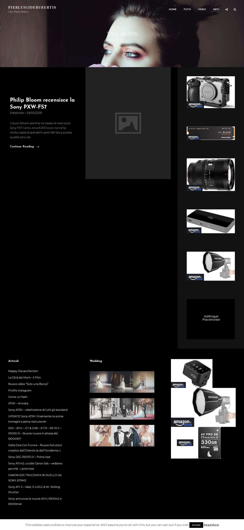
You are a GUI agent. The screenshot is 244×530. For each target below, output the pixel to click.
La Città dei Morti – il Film (24, 377)
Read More (211, 525)
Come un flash (17, 397)
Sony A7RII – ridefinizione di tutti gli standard (38, 409)
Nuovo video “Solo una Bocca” (28, 384)
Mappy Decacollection (23, 371)
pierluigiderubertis (32, 7)
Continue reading (24, 147)
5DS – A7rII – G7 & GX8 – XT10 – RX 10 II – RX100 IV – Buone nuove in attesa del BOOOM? (34, 433)
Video (202, 9)
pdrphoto (17, 113)
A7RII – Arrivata (18, 403)
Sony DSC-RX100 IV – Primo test (29, 457)
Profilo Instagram (19, 390)
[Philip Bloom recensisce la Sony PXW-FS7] (128, 123)
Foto (187, 9)
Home (172, 9)
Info (216, 9)
